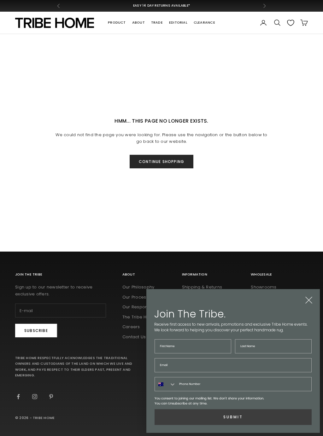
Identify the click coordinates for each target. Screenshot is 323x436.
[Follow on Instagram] (35, 396)
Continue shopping (161, 161)
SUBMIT (233, 417)
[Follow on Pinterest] (51, 396)
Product (117, 22)
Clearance (204, 22)
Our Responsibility (141, 307)
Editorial (178, 22)
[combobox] (165, 384)
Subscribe (36, 330)
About (138, 22)
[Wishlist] (290, 23)
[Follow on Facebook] (18, 396)
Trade (157, 22)
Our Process (135, 297)
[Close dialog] (309, 300)
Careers (131, 327)
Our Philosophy (138, 287)
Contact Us (134, 337)
